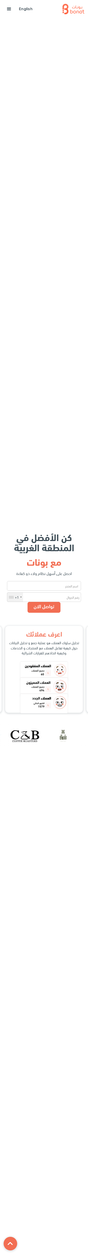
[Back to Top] (10, 1243)
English (25, 9)
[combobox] (15, 597)
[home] (73, 9)
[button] (9, 9)
